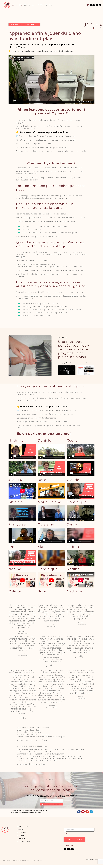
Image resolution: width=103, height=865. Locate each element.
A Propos (42, 5)
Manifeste (54, 5)
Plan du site (22, 826)
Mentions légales (25, 841)
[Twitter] (100, 5)
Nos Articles (30, 5)
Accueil (20, 829)
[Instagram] (97, 5)
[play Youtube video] (22, 580)
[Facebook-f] (94, 5)
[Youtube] (91, 5)
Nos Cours (17, 5)
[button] (88, 5)
